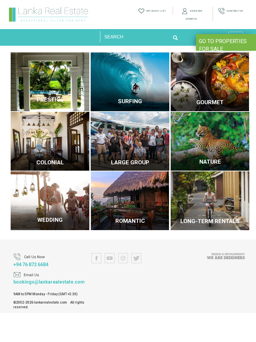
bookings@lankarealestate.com (49, 282)
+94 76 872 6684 (30, 264)
